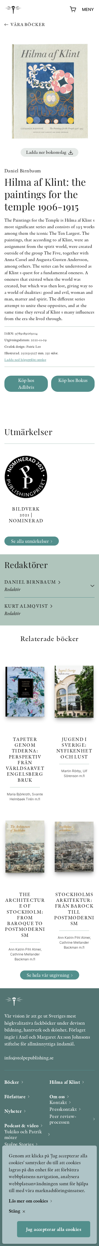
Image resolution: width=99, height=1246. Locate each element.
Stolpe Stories (19, 1144)
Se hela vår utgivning (48, 975)
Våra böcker (27, 24)
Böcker (11, 1082)
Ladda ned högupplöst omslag (25, 360)
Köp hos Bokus (72, 380)
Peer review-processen (63, 1119)
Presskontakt (63, 1109)
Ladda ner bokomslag (46, 152)
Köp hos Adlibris (26, 383)
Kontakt (58, 1102)
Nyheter (13, 1111)
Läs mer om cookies (29, 1201)
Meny (88, 9)
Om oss (57, 1096)
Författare (15, 1096)
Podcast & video (21, 1125)
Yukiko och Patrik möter (23, 1134)
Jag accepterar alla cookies (53, 1229)
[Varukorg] (73, 9)
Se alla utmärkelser (30, 541)
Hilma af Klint (65, 1082)
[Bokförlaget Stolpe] (13, 10)
